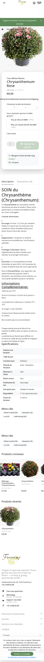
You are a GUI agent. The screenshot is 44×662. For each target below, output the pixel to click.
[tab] (24, 182)
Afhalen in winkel (11, 413)
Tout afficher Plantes (15, 78)
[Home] (2, 29)
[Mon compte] (34, 3)
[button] (5, 3)
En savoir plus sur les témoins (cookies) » (22, 657)
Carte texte (11, 133)
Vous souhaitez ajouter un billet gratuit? (20, 114)
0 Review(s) (10, 90)
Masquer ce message (22, 654)
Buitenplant (27, 413)
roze (6, 416)
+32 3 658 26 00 (8, 585)
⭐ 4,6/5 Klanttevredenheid (14, 10)
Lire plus (19, 24)
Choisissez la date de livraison (19, 104)
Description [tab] (8, 181)
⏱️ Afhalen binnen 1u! (4, 12)
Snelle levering (20, 416)
